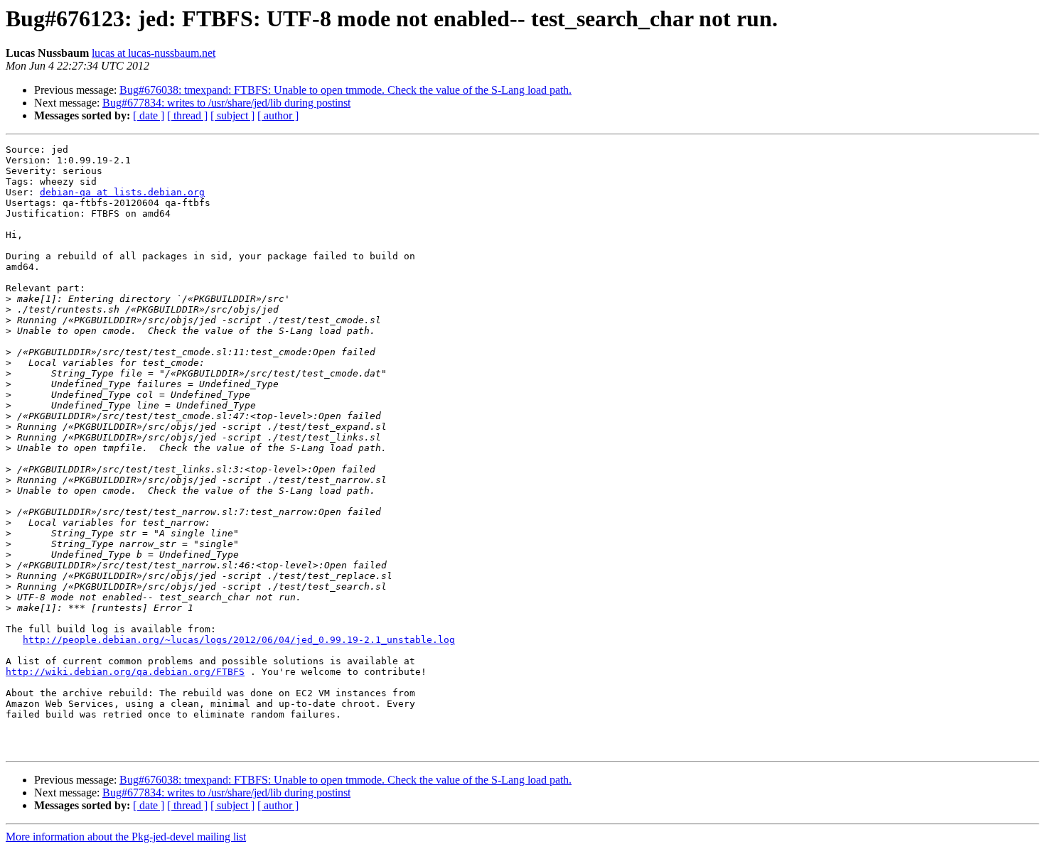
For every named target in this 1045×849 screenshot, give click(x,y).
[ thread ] (187, 115)
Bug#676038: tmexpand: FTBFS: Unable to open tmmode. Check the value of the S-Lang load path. (345, 90)
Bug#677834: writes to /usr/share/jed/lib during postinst (226, 103)
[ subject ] (232, 115)
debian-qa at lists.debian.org (122, 192)
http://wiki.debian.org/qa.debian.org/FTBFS (125, 671)
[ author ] (278, 115)
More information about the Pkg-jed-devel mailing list (126, 837)
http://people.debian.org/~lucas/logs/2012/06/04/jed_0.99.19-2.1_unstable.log (239, 639)
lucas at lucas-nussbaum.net (153, 53)
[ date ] (148, 115)
